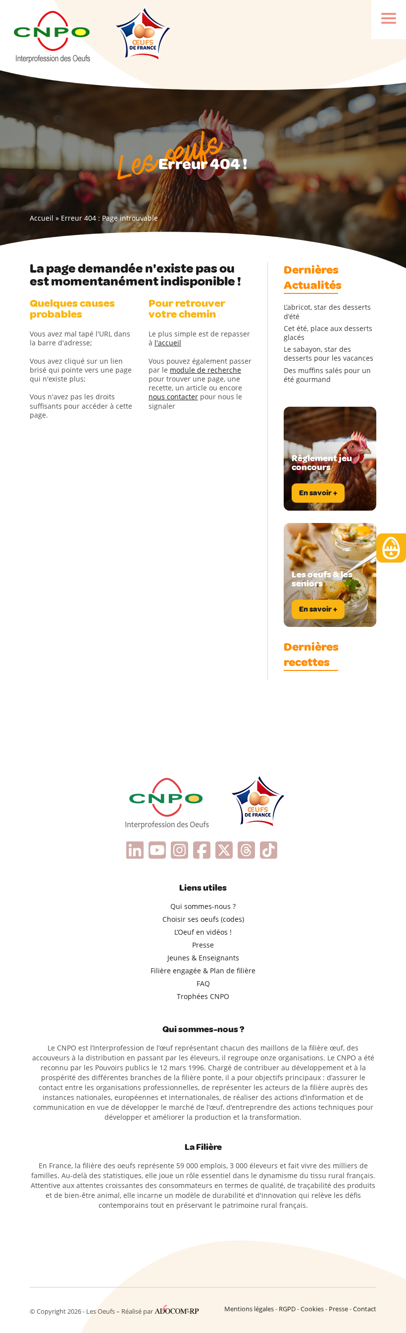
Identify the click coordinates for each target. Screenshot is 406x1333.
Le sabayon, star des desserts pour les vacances (328, 354)
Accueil (41, 218)
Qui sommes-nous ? (203, 906)
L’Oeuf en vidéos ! (203, 932)
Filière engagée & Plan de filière (203, 970)
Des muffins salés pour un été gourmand (327, 375)
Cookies (312, 1308)
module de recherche (205, 370)
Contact (364, 1308)
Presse (203, 945)
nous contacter (173, 396)
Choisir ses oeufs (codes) (203, 919)
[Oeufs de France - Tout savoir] (141, 35)
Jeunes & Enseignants (203, 957)
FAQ (203, 983)
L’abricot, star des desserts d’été (327, 312)
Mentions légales (249, 1308)
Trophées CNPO (203, 996)
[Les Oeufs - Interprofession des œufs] (52, 35)
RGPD (287, 1308)
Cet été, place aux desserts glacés (328, 333)
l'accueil (167, 342)
